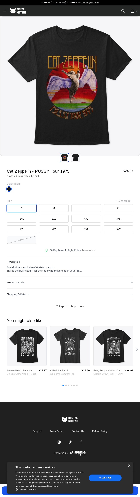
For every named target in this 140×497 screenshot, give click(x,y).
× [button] (129, 466)
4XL (86, 218)
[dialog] (70, 478)
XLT (54, 229)
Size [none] (9, 201)
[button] (50, 489)
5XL (118, 218)
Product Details (15, 282)
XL (118, 208)
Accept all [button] (105, 477)
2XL (22, 218)
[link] (26, 346)
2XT (86, 229)
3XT (118, 229)
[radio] (21, 208)
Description (13, 261)
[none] (122, 201)
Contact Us (78, 431)
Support (37, 431)
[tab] (64, 157)
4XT (22, 239)
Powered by (61, 452)
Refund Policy (100, 431)
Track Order (56, 431)
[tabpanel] (70, 86)
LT (21, 229)
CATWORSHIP (58, 2)
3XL (54, 218)
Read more (52, 485)
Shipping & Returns (18, 294)
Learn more (88, 250)
